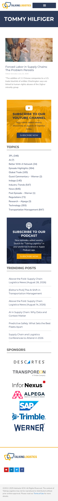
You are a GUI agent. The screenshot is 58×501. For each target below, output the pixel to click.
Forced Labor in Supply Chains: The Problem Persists (26, 68)
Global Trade (15, 172)
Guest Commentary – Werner (24, 176)
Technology (15, 205)
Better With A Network (21, 164)
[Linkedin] (11, 469)
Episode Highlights (18, 168)
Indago (12, 180)
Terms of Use (39, 493)
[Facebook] (22, 469)
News (12, 188)
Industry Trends (17, 184)
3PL (11, 155)
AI (10, 160)
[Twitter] (16, 469)
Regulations (15, 197)
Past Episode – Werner (20, 193)
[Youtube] (6, 469)
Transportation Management (23, 209)
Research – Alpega (18, 201)
